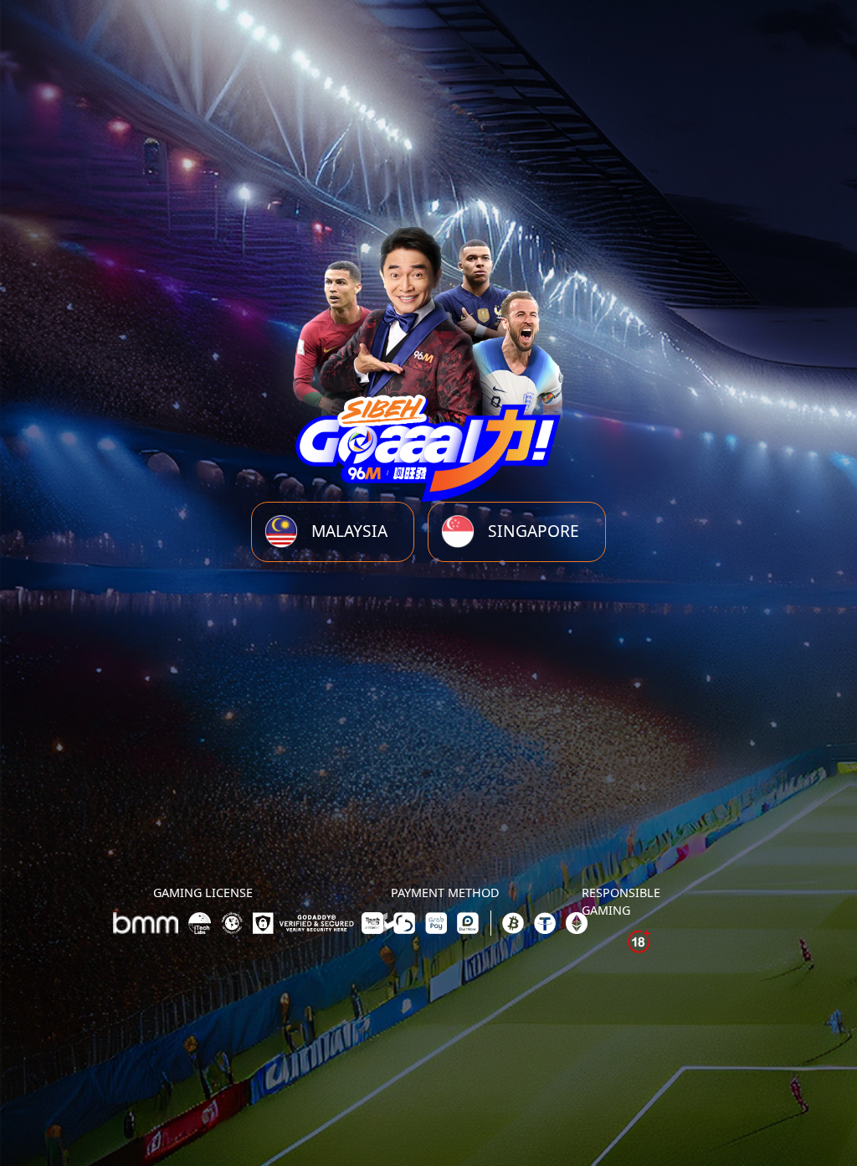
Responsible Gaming (621, 901)
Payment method (445, 892)
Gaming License (203, 892)
